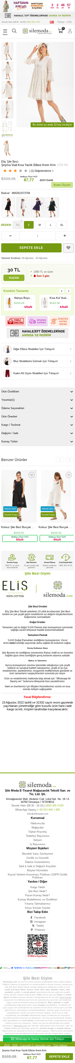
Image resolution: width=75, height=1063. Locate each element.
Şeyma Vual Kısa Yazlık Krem (33, 730)
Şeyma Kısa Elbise (17, 759)
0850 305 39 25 (65, 565)
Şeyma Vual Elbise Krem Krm (31, 748)
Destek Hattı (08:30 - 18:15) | (21, 22)
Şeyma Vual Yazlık (35, 739)
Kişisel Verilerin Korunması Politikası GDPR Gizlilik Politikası (37, 876)
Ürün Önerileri (9, 416)
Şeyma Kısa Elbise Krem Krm (56, 759)
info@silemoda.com (37, 814)
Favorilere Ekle (32, 475)
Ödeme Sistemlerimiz (37, 862)
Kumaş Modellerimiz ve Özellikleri (37, 899)
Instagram (40, 921)
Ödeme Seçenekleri (12, 408)
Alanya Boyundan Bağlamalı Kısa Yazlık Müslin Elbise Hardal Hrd (24, 297)
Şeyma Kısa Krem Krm (43, 762)
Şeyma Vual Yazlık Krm (46, 745)
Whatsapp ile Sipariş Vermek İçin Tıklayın (39, 1038)
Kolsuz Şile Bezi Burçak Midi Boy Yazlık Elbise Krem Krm (56, 527)
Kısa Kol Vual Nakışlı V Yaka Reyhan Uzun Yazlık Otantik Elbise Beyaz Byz (59, 297)
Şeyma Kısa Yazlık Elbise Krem (26, 753)
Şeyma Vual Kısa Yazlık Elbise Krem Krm (49, 727)
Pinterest (40, 929)
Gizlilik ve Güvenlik (37, 857)
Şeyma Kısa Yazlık (57, 750)
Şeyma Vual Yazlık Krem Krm (25, 745)
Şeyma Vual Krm (32, 750)
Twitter (40, 925)
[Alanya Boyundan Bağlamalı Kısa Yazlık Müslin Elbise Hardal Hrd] (9, 302)
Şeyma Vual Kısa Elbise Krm (29, 736)
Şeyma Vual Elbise (63, 745)
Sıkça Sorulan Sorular (37, 907)
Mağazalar (38, 827)
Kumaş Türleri (9, 441)
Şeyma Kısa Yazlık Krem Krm (49, 756)
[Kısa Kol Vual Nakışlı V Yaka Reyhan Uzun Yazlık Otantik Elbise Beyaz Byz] (44, 302)
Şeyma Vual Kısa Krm (18, 739)
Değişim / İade (9, 433)
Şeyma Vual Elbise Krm (52, 748)
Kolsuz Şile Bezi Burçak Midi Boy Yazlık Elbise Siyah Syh (19, 527)
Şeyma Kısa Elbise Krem (35, 759)
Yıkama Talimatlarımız (37, 903)
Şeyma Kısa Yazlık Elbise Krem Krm (52, 753)
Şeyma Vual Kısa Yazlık (42, 724)
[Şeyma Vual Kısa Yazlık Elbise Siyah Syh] (8, 207)
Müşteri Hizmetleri (37, 870)
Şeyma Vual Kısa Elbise (31, 733)
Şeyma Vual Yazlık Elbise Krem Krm (29, 742)
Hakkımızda (38, 823)
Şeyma (3, 724)
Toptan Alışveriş (37, 831)
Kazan (14, 277)
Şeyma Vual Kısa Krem (49, 736)
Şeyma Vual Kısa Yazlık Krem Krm (57, 730)
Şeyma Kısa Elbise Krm (9, 762)
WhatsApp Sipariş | (37, 809)
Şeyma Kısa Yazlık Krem (27, 756)
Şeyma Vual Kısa (25, 724)
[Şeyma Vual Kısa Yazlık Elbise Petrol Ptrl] (52, 207)
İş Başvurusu (37, 844)
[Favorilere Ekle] (68, 248)
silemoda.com (43, 1045)
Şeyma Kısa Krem (26, 762)
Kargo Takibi (37, 887)
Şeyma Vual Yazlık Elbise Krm (54, 742)
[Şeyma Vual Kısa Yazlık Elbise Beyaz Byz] (23, 207)
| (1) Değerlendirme (40, 170)
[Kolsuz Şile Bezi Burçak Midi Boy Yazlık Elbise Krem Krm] (56, 496)
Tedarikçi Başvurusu (37, 835)
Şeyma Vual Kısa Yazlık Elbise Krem (20, 727)
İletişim (37, 840)
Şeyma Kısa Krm (59, 762)
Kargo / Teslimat (10, 424)
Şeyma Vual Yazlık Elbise (52, 739)
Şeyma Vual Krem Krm (15, 750)
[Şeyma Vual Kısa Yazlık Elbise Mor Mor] (37, 207)
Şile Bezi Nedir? (37, 891)
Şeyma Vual (13, 724)
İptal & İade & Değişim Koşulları (37, 866)
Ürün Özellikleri (10, 391)
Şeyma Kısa (44, 750)
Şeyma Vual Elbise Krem (9, 748)
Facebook (40, 917)
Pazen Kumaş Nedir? (37, 895)
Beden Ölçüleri (62, 184)
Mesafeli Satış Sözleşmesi (37, 853)
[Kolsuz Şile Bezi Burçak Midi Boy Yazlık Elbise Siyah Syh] (19, 496)
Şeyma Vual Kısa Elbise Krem (52, 733)
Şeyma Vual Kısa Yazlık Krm (11, 733)
